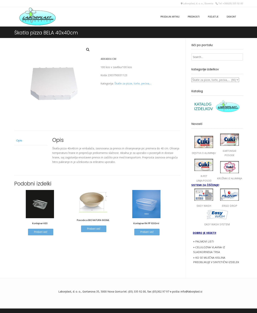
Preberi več (40, 232)
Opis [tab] (19, 140)
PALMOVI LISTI (204, 241)
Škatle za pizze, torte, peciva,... (132, 83)
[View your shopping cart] (241, 15)
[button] (87, 49)
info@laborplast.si (191, 291)
